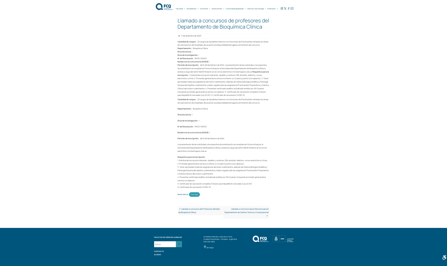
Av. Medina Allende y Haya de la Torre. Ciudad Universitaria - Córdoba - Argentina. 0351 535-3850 (220, 242)
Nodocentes (217, 8)
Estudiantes (191, 8)
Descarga (194, 194)
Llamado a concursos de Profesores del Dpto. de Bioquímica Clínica (199, 211)
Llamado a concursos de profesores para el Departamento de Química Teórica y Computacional (247, 211)
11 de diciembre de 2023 (191, 35)
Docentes (204, 8)
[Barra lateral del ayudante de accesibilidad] (444, 257)
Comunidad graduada (235, 8)
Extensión (272, 8)
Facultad (179, 8)
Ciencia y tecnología (255, 8)
